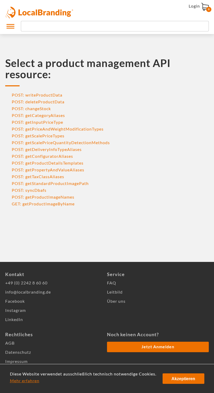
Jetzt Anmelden (157, 346)
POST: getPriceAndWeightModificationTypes (58, 128)
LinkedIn (14, 319)
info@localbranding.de (28, 291)
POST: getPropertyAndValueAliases (48, 169)
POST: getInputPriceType (37, 122)
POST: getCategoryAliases (38, 115)
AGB (10, 342)
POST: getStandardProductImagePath (50, 183)
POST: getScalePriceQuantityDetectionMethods (61, 142)
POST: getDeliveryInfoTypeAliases (47, 149)
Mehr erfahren (24, 380)
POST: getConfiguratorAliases (42, 156)
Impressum (16, 361)
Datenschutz (18, 352)
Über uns (116, 301)
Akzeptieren (183, 379)
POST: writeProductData (37, 94)
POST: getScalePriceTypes (38, 135)
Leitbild (115, 291)
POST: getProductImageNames (43, 196)
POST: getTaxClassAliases (38, 176)
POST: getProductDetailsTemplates (48, 162)
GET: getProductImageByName (43, 203)
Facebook (15, 301)
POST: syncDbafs (29, 190)
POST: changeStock (31, 108)
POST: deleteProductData (38, 101)
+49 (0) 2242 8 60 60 (26, 282)
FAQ (111, 282)
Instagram (15, 310)
